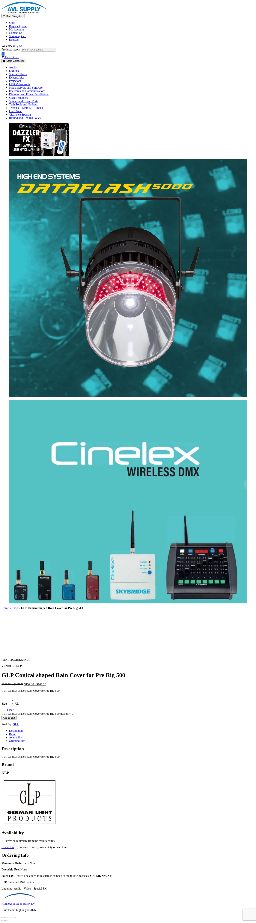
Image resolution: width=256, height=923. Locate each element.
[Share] (10, 917)
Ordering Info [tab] (17, 740)
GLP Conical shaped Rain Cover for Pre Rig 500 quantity (35, 713)
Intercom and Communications (27, 91)
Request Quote (18, 26)
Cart (11, 57)
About (12, 903)
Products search (11, 49)
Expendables (16, 77)
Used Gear (15, 111)
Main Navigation (14, 16)
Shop (12, 22)
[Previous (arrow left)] (2, 920)
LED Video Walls (19, 84)
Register (14, 39)
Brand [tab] (12, 734)
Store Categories (15, 60)
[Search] (2, 54)
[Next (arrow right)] (6, 920)
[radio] (17, 700)
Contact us (7, 847)
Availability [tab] (16, 737)
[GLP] (29, 825)
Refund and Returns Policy (25, 117)
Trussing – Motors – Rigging (26, 107)
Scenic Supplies (18, 97)
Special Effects (18, 74)
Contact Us (15, 32)
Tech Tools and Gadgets (23, 104)
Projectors (15, 80)
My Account (16, 29)
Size (4, 703)
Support (21, 903)
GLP (16, 724)
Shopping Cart (17, 36)
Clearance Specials (20, 114)
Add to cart (9, 717)
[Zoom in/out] (2, 917)
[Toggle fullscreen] (6, 917)
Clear (10, 710)
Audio (12, 67)
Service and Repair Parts (23, 101)
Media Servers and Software (26, 87)
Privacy (30, 903)
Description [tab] (16, 730)
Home (5, 608)
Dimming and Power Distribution (29, 94)
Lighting (14, 70)
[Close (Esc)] (14, 917)
